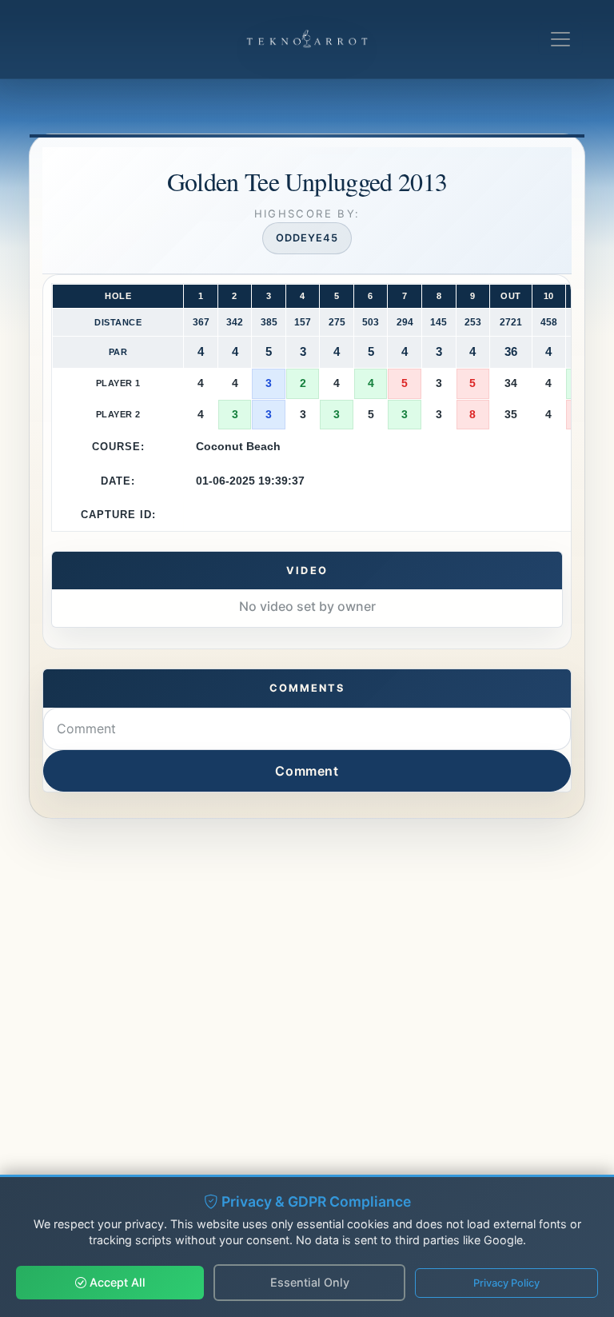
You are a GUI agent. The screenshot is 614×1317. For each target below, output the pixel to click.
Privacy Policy (506, 1283)
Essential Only (309, 1282)
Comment (306, 771)
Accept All (116, 1282)
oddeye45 (307, 238)
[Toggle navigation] (560, 39)
